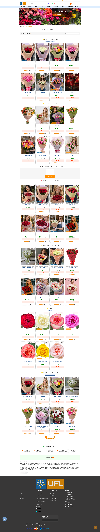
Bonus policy (39, 496)
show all (50, 310)
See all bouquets (50, 441)
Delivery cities (52, 493)
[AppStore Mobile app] (38, 508)
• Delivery (28, 0)
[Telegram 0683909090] (50, 3)
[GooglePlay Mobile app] (38, 511)
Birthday (30, 6)
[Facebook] (67, 506)
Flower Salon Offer (40, 493)
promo (36, 6)
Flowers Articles (39, 504)
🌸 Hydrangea (48, 6)
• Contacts (40, 0)
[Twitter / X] (70, 506)
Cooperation (52, 495)
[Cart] (71, 4)
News (37, 492)
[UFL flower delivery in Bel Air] (23, 3)
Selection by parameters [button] (25, 33)
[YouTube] (71, 506)
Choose (50, 176)
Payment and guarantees (23, 0)
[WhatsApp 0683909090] (52, 3)
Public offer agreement (41, 501)
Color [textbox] (47, 172)
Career (21, 495)
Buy (28, 67)
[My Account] (77, 1)
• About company (36, 0)
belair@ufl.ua (69, 492)
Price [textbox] (47, 170)
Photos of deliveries (53, 492)
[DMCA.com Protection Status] (38, 523)
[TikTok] (72, 506)
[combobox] (72, 33)
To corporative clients (40, 502)
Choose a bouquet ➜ (57, 14)
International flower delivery (25, 499)
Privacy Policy (39, 495)
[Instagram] (54, 3)
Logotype (21, 496)
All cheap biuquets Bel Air (50, 41)
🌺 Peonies (41, 6)
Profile (79, 0)
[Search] (44, 3)
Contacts (21, 493)
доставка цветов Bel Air (50, 374)
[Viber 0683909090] (48, 3)
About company (23, 491)
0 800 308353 (68, 501)
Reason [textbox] (47, 174)
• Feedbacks (32, 0)
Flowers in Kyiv (52, 496)
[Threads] (68, 506)
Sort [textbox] (72, 33)
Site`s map (22, 498)
